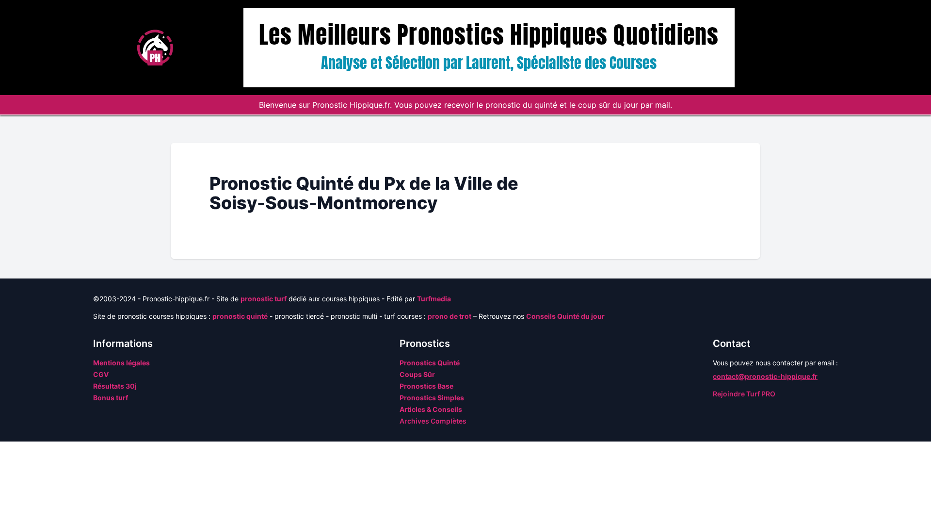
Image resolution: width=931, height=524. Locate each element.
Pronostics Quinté (430, 363)
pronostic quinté (240, 316)
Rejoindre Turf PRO (744, 394)
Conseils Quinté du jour (565, 316)
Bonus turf (110, 397)
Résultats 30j (115, 386)
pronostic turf (264, 299)
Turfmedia (434, 299)
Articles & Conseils (431, 409)
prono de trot (449, 316)
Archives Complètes (433, 421)
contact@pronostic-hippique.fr (765, 376)
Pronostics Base (426, 386)
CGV (101, 374)
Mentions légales (121, 363)
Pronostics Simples (432, 397)
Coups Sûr (417, 374)
